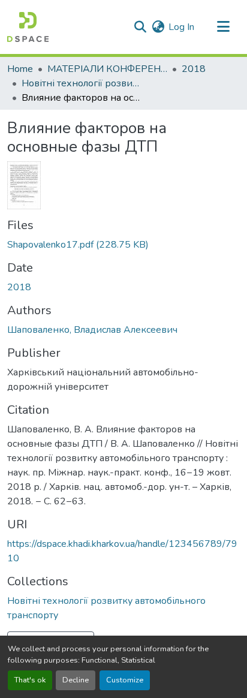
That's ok (30, 680)
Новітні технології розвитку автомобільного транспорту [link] (81, 83)
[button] (28, 27)
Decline (75, 680)
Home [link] (20, 69)
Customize (124, 680)
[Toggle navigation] (223, 27)
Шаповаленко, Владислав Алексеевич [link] (92, 329)
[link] (123, 244)
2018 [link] (194, 69)
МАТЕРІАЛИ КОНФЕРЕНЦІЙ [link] (107, 69)
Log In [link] (181, 27)
